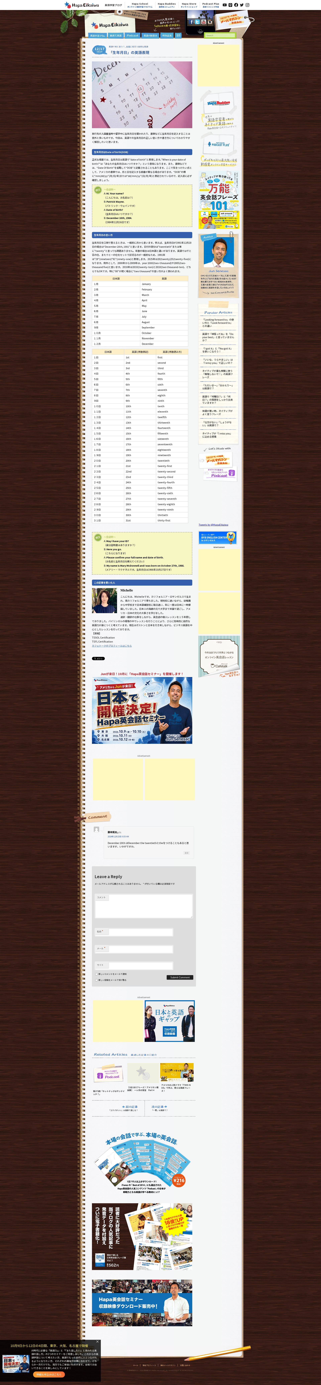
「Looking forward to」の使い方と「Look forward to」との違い (218, 322)
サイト (100, 964)
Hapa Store (189, 5)
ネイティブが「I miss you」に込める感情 (217, 435)
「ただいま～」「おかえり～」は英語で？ (218, 387)
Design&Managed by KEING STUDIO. (179, 1370)
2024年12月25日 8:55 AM (118, 836)
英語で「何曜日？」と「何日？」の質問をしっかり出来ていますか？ (217, 399)
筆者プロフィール (149, 1365)
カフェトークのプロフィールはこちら (112, 645)
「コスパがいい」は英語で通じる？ (123, 1110)
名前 (100, 931)
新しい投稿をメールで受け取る (112, 979)
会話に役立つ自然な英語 (137, 46)
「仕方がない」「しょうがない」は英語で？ (217, 423)
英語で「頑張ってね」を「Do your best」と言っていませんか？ (218, 337)
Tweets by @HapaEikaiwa (213, 524)
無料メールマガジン (168, 1365)
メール (101, 948)
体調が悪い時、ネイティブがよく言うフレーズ (217, 412)
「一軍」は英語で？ (159, 1110)
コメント (101, 897)
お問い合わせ (185, 1365)
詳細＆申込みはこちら (49, 1374)
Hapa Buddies (167, 5)
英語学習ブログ (113, 5)
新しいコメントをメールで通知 (112, 973)
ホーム (135, 1365)
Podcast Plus (211, 5)
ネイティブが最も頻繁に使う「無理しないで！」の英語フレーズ (217, 374)
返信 (186, 852)
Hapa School (140, 5)
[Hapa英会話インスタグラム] (210, 23)
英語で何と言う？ (117, 46)
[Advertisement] (118, 779)
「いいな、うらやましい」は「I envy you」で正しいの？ (217, 361)
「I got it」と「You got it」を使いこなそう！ (217, 350)
